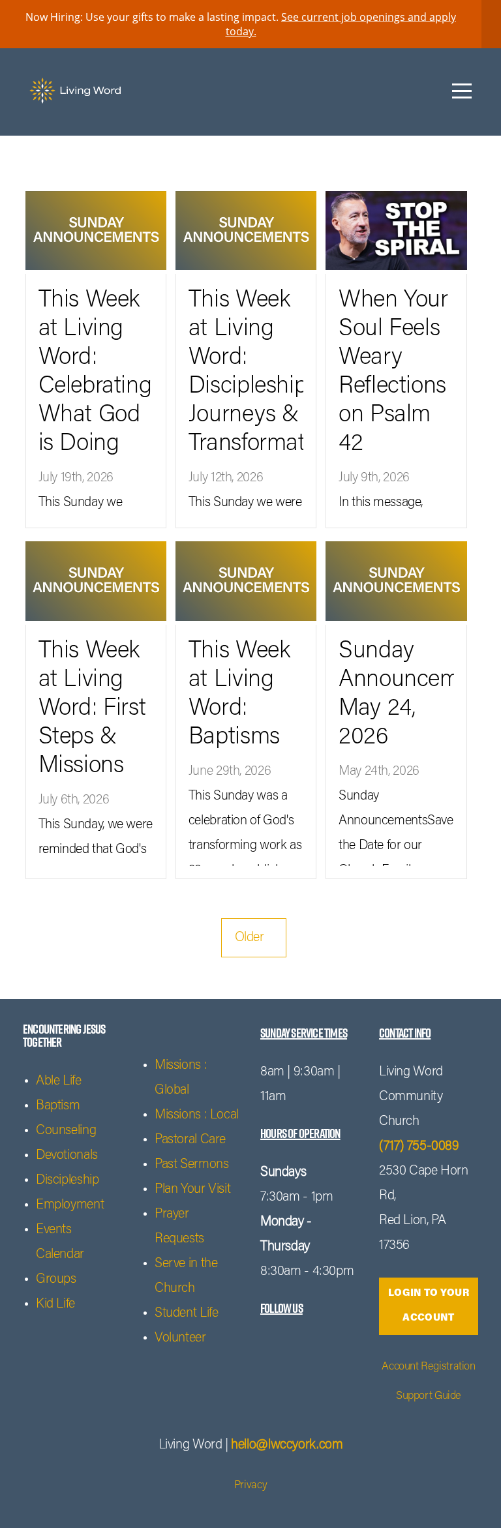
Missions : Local (197, 1115)
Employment (70, 1205)
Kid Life (55, 1304)
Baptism (58, 1106)
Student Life (186, 1313)
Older (254, 937)
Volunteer (180, 1338)
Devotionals (67, 1155)
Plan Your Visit (192, 1189)
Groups (56, 1279)
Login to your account (428, 1306)
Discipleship (67, 1180)
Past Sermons (191, 1164)
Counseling (66, 1130)
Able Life (59, 1081)
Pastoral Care (190, 1139)
